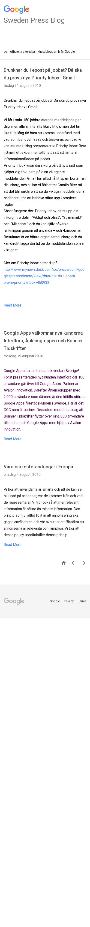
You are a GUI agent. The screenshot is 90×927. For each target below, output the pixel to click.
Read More (12, 305)
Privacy (69, 601)
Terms (82, 601)
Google (55, 601)
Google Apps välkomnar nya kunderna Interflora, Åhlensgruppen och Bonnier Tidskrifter (43, 340)
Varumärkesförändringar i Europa (38, 467)
